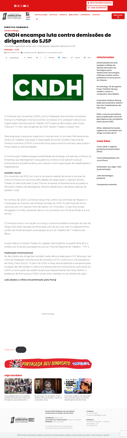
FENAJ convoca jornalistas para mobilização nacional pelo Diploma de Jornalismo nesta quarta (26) (110, 118)
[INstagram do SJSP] (18, 7)
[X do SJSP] (21, 7)
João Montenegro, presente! (105, 176)
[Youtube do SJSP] (24, 7)
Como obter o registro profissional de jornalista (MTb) (108, 149)
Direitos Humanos (16, 27)
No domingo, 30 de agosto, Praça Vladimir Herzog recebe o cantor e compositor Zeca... (48, 398)
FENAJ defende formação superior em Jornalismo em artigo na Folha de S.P (109, 130)
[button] (40, 19)
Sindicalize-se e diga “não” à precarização (109, 168)
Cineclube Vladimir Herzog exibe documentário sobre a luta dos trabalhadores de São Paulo (77, 398)
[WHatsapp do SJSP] (27, 7)
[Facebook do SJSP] (15, 7)
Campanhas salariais (107, 184)
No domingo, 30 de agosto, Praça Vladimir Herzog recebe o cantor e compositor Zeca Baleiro (109, 90)
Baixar (21, 350)
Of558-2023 (9, 350)
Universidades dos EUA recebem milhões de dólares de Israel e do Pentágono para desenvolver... (17, 398)
